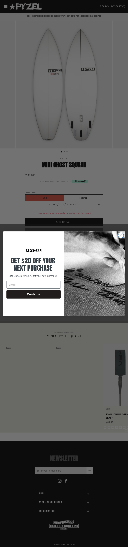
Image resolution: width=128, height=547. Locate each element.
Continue (33, 294)
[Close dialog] (121, 235)
